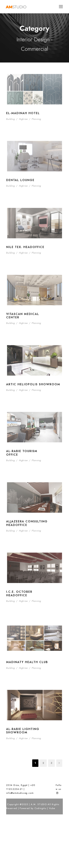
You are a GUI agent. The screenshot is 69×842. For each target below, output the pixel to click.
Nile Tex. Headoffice (25, 247)
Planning (36, 119)
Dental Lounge (20, 180)
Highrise (23, 119)
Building (10, 119)
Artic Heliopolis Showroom (33, 384)
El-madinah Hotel (23, 113)
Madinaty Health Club (27, 662)
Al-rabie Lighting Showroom (22, 730)
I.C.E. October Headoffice (19, 593)
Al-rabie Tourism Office (21, 453)
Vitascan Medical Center (22, 315)
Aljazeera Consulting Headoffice (27, 523)
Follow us (59, 787)
